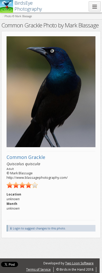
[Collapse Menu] (95, 6)
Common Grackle (26, 157)
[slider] (22, 185)
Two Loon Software (79, 263)
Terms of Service (38, 269)
